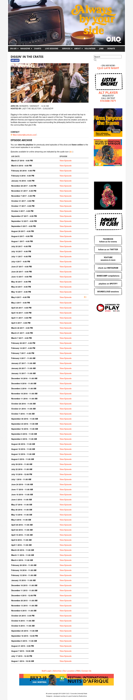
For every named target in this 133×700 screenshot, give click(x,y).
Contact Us (86, 670)
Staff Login (46, 670)
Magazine (25, 48)
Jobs (101, 48)
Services (66, 48)
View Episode (66, 160)
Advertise (57, 670)
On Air (13, 48)
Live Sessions (51, 48)
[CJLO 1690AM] (67, 18)
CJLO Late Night (108, 68)
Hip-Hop (15, 60)
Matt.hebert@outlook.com (24, 134)
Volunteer (90, 48)
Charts (37, 48)
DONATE (111, 48)
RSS (78, 670)
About (77, 48)
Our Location (69, 670)
